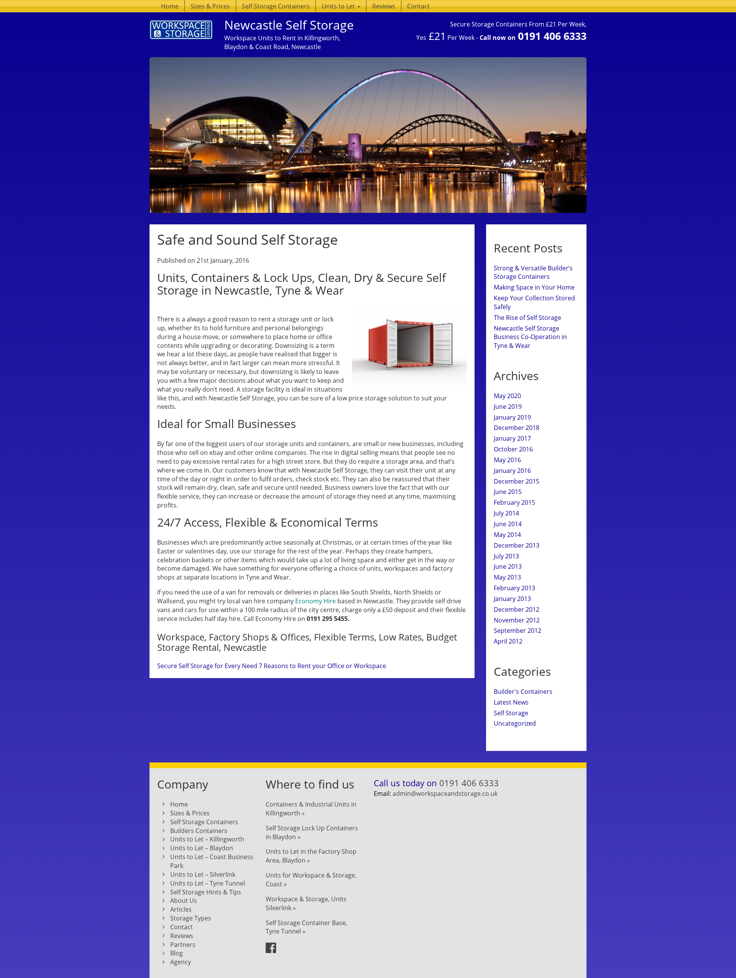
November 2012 (517, 620)
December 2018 (516, 427)
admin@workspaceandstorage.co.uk (445, 793)
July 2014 (506, 513)
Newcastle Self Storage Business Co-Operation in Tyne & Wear (530, 337)
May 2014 (507, 534)
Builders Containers (198, 831)
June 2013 (508, 566)
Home (170, 6)
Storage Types (190, 918)
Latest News (511, 702)
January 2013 (512, 598)
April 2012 (508, 641)
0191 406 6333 (552, 36)
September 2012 (517, 630)
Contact (418, 6)
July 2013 (506, 556)
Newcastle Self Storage (289, 24)
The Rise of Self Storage (527, 317)
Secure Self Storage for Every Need (207, 666)
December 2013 (516, 545)
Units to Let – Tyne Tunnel (207, 883)
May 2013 (507, 577)
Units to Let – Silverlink (202, 874)
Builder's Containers (523, 691)
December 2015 (516, 481)
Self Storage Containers (276, 6)
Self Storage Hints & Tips (205, 892)
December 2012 (516, 609)
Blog (176, 953)
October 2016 (513, 449)
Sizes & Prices (210, 6)
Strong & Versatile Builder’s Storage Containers (533, 272)
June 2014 (508, 524)
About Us (183, 900)
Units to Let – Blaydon (201, 848)
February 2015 (514, 502)
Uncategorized (515, 723)
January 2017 (512, 438)
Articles (181, 909)
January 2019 (512, 417)
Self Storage (511, 713)
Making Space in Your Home (534, 287)
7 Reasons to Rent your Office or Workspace (322, 666)
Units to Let (339, 6)
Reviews (383, 6)
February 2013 (514, 588)
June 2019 (508, 406)
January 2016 (512, 470)
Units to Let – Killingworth (207, 839)
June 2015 (508, 491)
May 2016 (507, 460)
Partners (183, 944)
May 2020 (507, 396)
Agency (180, 962)
